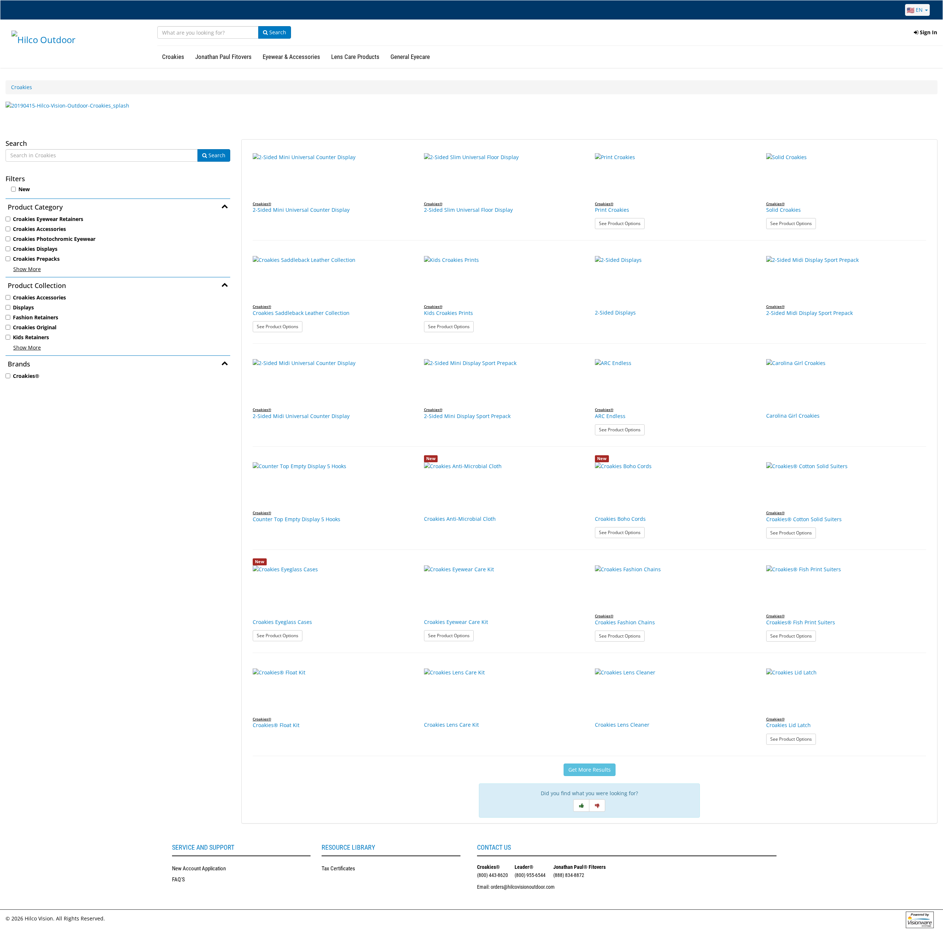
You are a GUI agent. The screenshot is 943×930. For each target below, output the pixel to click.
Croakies (21, 87)
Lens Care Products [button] (355, 56)
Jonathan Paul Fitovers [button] (223, 56)
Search (277, 32)
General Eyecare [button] (410, 56)
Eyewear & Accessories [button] (291, 56)
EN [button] (919, 9)
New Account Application (199, 868)
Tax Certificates (338, 868)
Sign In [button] (927, 32)
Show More (27, 269)
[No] (597, 805)
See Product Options (622, 223)
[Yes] (581, 805)
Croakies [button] (173, 56)
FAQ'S (178, 879)
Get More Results (589, 769)
